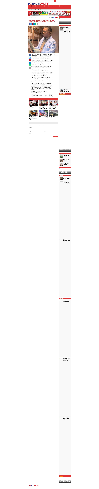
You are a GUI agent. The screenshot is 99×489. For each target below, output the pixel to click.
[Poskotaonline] (38, 3)
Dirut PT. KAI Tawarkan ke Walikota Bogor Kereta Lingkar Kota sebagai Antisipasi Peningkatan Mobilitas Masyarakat (53, 107)
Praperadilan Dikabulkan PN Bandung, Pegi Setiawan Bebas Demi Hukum (36, 95)
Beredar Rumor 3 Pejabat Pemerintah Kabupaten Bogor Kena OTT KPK (53, 117)
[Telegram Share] (34, 24)
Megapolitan (35, 22)
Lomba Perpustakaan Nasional (36, 92)
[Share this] (29, 24)
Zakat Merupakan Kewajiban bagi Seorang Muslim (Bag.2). (64, 22)
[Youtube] (56, 17)
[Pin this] (32, 24)
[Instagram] (55, 17)
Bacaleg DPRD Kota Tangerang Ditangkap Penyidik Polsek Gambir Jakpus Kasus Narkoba (48, 95)
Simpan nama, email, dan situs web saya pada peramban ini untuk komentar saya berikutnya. (41, 135)
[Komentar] (37, 24)
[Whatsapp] (35, 24)
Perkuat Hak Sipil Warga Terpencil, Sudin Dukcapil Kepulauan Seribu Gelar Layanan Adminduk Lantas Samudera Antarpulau (33, 118)
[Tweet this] (31, 24)
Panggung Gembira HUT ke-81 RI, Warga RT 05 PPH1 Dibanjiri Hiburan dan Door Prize (33, 107)
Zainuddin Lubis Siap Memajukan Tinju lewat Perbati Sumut (65, 481)
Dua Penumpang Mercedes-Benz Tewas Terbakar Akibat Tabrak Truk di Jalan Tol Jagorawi (43, 117)
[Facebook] (52, 17)
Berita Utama (32, 22)
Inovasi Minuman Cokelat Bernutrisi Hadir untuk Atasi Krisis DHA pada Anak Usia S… (64, 99)
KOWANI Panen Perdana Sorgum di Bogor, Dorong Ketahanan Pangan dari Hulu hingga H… (66, 418)
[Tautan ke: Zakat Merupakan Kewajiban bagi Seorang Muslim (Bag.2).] (65, 21)
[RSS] (57, 17)
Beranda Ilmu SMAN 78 (35, 91)
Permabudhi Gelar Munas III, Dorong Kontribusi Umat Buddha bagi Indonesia (64, 172)
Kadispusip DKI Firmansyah (43, 91)
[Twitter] (53, 17)
